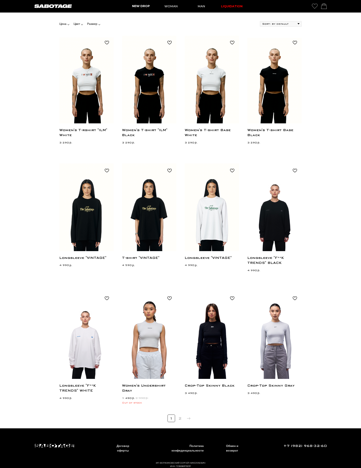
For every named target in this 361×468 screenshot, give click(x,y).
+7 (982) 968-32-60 (305, 446)
